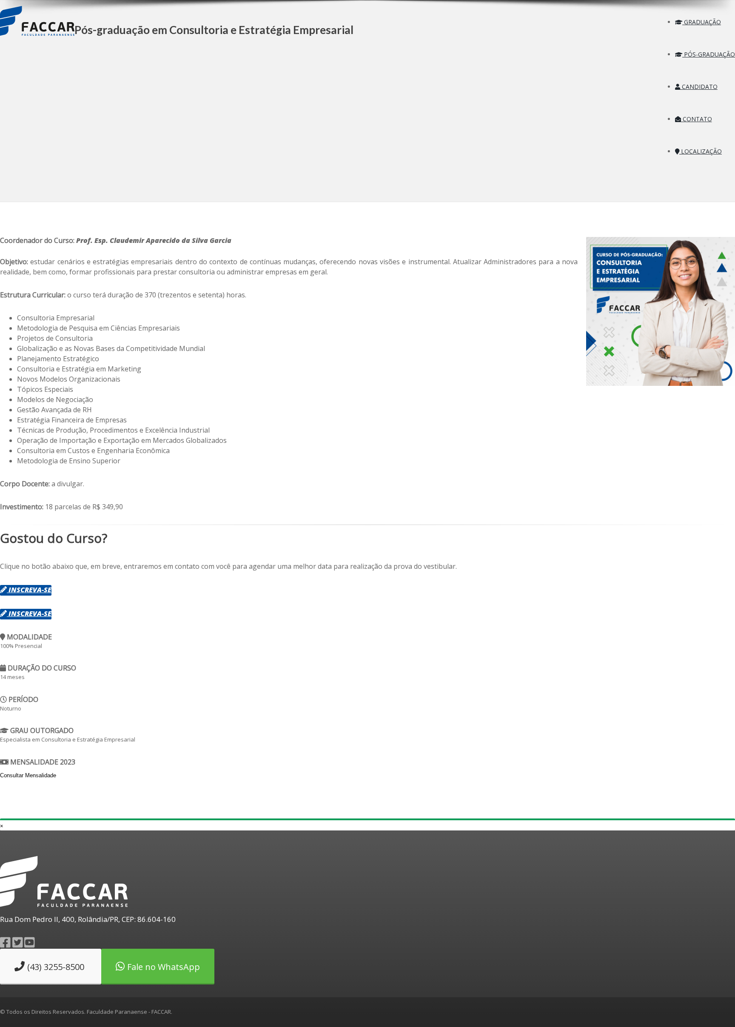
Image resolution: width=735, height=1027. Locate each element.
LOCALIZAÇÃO (700, 151)
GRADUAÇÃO (701, 22)
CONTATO (696, 119)
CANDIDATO (699, 87)
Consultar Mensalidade (28, 775)
